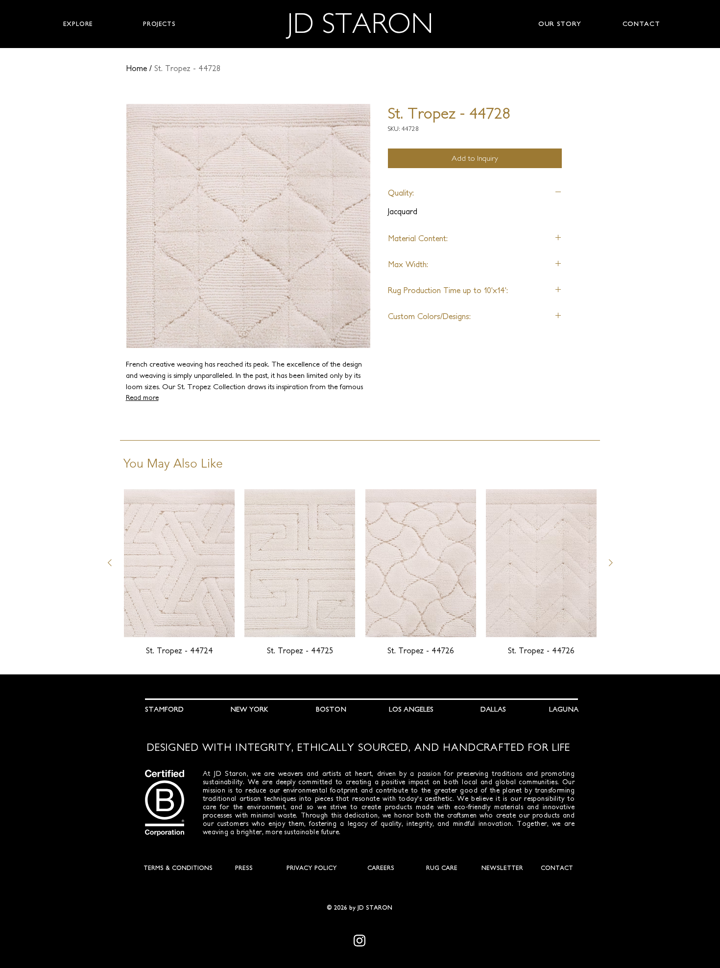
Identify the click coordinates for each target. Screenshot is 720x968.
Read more (142, 397)
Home (136, 68)
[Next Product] (611, 563)
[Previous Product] (110, 563)
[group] (360, 572)
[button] (78, 24)
